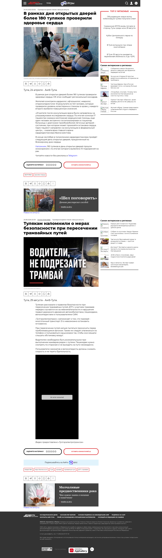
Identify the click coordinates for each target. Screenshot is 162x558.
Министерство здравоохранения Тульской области (43, 78)
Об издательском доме (49, 515)
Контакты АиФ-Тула (47, 517)
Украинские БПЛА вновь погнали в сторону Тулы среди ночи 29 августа (119, 27)
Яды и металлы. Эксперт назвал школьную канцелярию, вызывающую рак (122, 264)
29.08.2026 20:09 (30, 220)
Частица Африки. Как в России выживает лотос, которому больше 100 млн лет (124, 86)
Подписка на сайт (118, 515)
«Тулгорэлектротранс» (32, 288)
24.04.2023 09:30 (30, 10)
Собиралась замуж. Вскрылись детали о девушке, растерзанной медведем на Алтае (123, 70)
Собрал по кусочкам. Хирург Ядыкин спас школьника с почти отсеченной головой (124, 233)
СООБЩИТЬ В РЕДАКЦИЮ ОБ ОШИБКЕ (111, 517)
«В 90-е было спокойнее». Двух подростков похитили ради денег (123, 256)
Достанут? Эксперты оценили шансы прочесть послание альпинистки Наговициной (124, 249)
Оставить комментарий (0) (81, 165)
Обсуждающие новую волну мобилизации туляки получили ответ (119, 18)
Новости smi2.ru (31, 212)
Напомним (40, 146)
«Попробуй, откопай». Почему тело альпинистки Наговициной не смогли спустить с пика (124, 94)
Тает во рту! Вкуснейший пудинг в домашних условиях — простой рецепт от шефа (123, 241)
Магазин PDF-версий (67, 515)
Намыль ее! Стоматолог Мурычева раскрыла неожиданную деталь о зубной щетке (123, 225)
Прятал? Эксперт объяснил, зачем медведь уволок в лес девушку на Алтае (123, 101)
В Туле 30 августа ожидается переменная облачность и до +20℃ (119, 56)
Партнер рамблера (60, 549)
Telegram (72, 156)
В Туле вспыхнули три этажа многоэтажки (119, 46)
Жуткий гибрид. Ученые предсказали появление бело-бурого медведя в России (124, 109)
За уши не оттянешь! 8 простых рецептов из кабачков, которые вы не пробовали (124, 78)
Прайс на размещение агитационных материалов (76, 517)
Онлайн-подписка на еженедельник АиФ (93, 515)
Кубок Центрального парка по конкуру (119, 37)
